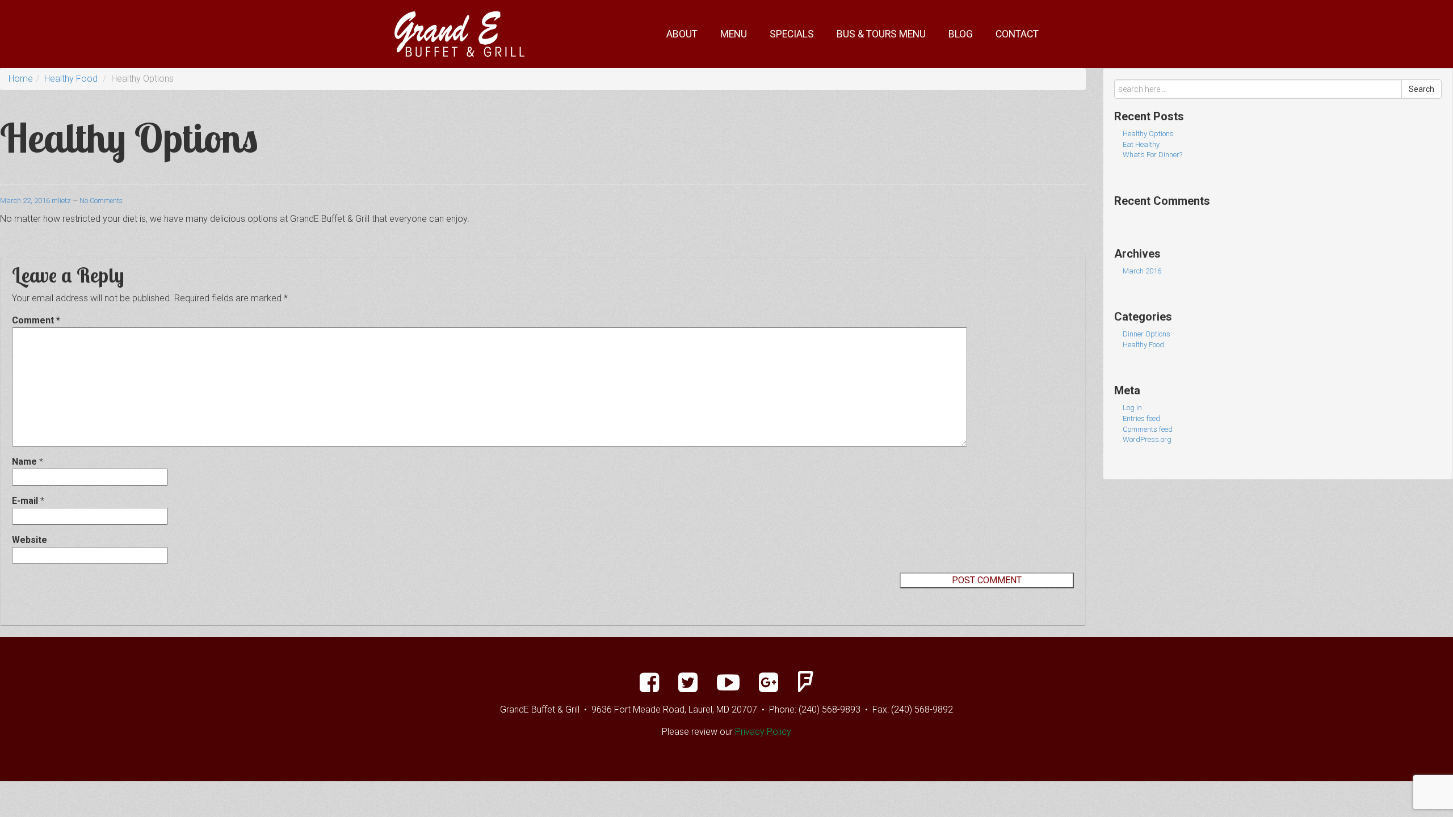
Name (24, 461)
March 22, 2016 (25, 200)
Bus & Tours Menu (881, 34)
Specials (792, 34)
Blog (960, 34)
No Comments (101, 201)
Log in (1132, 407)
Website (29, 539)
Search (1421, 89)
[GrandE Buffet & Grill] (459, 33)
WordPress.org (1147, 439)
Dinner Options (1146, 334)
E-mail (25, 500)
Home (21, 78)
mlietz (61, 200)
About (682, 34)
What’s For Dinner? (1152, 154)
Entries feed (1141, 418)
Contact (1017, 34)
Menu (733, 34)
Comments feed (1148, 429)
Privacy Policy (763, 731)
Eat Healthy (1141, 144)
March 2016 (1142, 271)
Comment (36, 320)
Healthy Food (71, 78)
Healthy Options (1148, 133)
